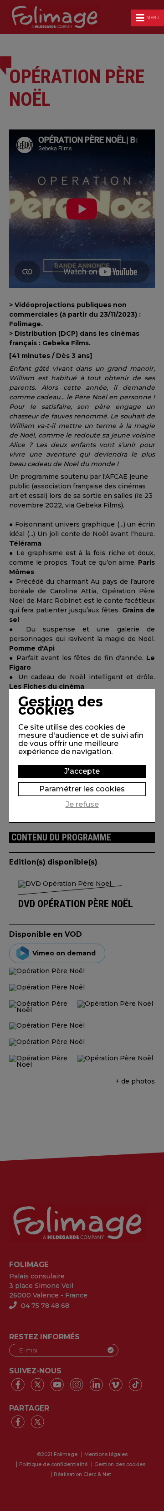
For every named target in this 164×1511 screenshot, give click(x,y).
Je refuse (82, 804)
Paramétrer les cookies (82, 789)
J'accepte (82, 771)
